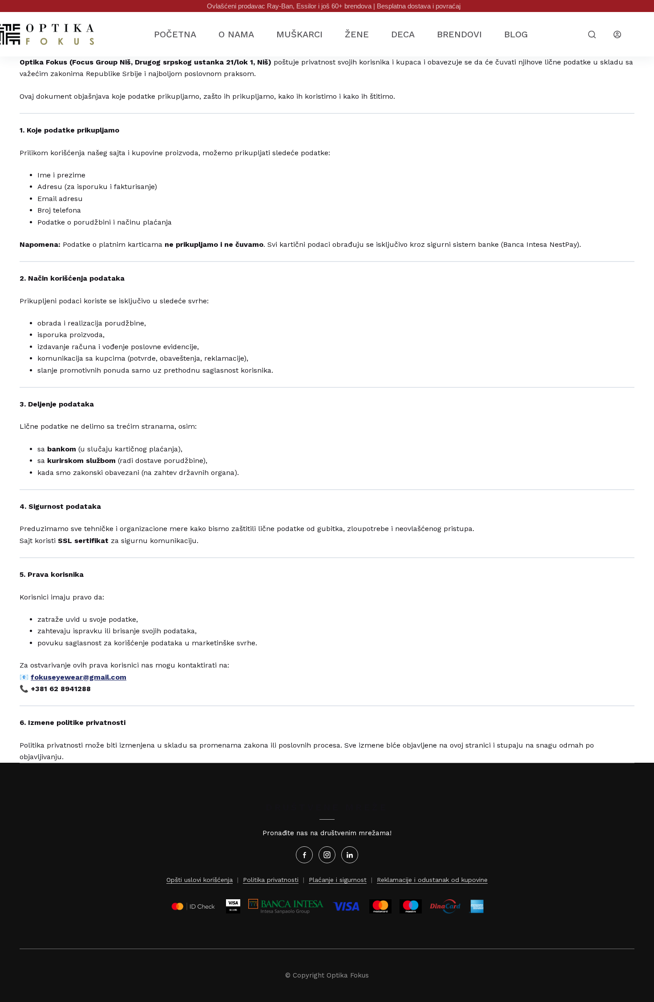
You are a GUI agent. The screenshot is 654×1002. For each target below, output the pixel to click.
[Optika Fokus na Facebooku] (304, 854)
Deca (403, 34)
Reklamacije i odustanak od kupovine (432, 879)
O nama (236, 34)
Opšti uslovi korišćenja (199, 879)
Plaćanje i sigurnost (338, 879)
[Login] (617, 34)
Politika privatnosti (271, 879)
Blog (516, 34)
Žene (357, 34)
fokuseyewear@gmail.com (78, 677)
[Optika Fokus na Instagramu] (327, 854)
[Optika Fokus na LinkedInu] (349, 854)
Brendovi (459, 34)
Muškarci (299, 34)
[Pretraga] (592, 34)
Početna (175, 34)
